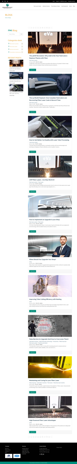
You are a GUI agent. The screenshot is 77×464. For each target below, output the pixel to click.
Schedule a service (71, 1)
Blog (74, 6)
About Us (7, 448)
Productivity (55, 341)
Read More (32, 69)
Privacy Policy (8, 449)
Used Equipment (64, 6)
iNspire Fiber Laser (26, 452)
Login (54, 1)
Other (30, 261)
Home (6, 17)
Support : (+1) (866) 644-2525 (61, 1)
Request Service (25, 448)
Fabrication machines (42, 382)
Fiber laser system (13, 46)
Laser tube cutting (33, 142)
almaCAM (24, 453)
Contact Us (7, 451)
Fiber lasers (40, 182)
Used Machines (25, 449)
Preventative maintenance (15, 52)
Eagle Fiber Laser (25, 451)
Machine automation (14, 49)
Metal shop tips (62, 341)
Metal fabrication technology (45, 341)
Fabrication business (14, 43)
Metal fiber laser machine (59, 382)
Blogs (9, 17)
